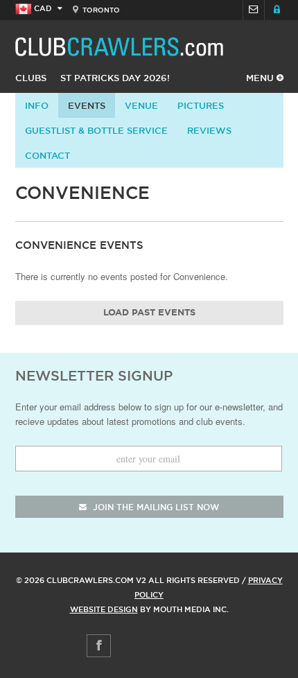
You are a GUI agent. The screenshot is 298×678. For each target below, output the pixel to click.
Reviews (209, 130)
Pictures (200, 105)
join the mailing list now (154, 507)
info (37, 105)
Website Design (104, 609)
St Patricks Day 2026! (115, 77)
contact (47, 155)
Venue (141, 105)
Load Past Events (149, 313)
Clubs (30, 77)
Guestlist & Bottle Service (96, 130)
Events (86, 105)
